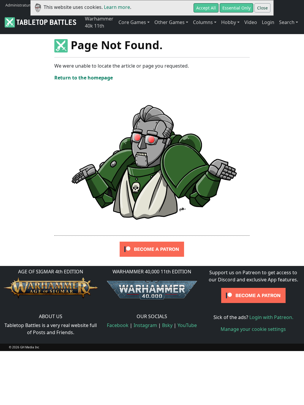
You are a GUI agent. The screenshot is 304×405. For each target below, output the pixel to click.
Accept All (206, 8)
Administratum (18, 5)
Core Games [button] (132, 22)
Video (250, 22)
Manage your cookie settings (253, 329)
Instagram (145, 325)
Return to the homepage (83, 77)
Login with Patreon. (271, 317)
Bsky (167, 325)
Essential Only (236, 8)
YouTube (187, 325)
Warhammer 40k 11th (99, 22)
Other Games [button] (169, 22)
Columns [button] (203, 22)
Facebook (118, 325)
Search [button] (286, 22)
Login (268, 22)
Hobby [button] (228, 22)
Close (262, 8)
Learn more (117, 7)
